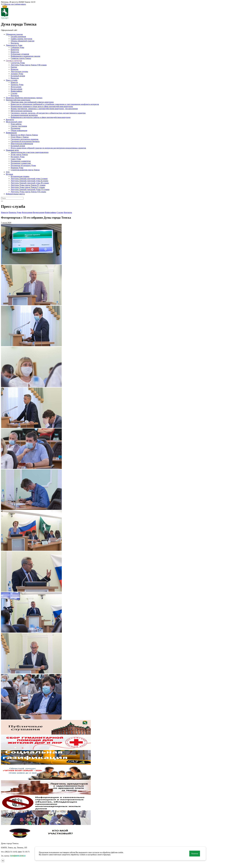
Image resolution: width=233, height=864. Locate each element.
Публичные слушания (20, 54)
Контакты (15, 43)
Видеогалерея (16, 89)
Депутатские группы (19, 71)
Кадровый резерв (18, 76)
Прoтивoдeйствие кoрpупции (18, 100)
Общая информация (19, 130)
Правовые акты (12, 150)
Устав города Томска (19, 154)
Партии (14, 67)
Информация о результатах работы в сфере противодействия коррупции (41, 117)
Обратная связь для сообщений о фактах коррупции (32, 102)
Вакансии (15, 78)
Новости (14, 82)
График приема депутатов (21, 39)
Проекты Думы (17, 85)
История (9, 174)
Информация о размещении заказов (25, 56)
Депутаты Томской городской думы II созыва (29, 181)
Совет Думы (16, 159)
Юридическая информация (22, 144)
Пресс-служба (11, 80)
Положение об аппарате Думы (23, 165)
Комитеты (15, 50)
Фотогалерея (16, 87)
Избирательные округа (15, 194)
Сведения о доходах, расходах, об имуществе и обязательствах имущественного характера (48, 113)
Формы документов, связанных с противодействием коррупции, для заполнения (44, 109)
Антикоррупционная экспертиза (24, 115)
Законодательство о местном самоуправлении (30, 152)
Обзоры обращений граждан (22, 41)
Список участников (19, 126)
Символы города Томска (21, 58)
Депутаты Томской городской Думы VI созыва (30, 189)
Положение (15, 128)
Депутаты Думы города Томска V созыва (28, 187)
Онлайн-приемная (18, 36)
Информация (11, 133)
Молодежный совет (14, 122)
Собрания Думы (17, 47)
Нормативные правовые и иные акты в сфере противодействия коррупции (42, 106)
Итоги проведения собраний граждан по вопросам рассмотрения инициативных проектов (48, 148)
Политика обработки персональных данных (24, 98)
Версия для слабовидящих (15, 4)
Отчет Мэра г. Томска (20, 137)
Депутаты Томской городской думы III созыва (30, 183)
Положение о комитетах (21, 161)
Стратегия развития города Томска (25, 170)
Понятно (194, 854)
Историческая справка (20, 176)
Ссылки (14, 93)
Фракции (14, 69)
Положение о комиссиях (21, 163)
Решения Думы (17, 168)
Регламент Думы (18, 157)
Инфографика (16, 91)
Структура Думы (18, 63)
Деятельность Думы (14, 45)
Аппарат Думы (17, 74)
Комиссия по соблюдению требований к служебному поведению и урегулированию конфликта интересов (55, 104)
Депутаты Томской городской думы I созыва (29, 179)
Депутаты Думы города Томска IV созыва (28, 185)
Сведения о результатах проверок (24, 139)
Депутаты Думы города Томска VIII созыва (29, 65)
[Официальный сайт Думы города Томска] (4, 18)
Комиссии (15, 52)
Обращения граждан (14, 34)
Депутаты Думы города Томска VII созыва (28, 192)
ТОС (8, 172)
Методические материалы (21, 111)
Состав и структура (14, 60)
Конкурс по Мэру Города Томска (24, 135)
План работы (16, 124)
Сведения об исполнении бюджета (25, 141)
